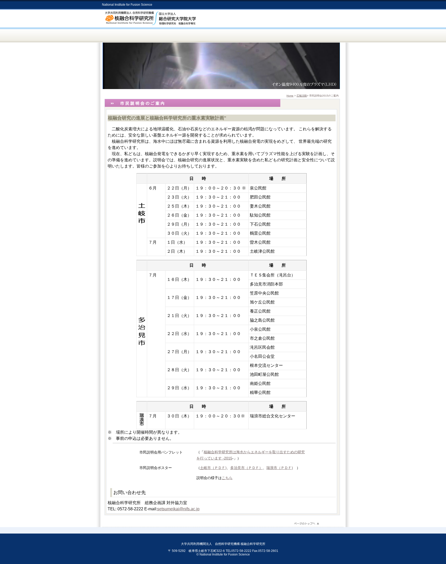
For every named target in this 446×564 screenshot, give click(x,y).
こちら (227, 478)
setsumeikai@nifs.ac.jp (178, 509)
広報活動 (302, 95)
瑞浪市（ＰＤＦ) (279, 468)
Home (289, 95)
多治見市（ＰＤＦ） (246, 468)
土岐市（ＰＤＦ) (213, 468)
